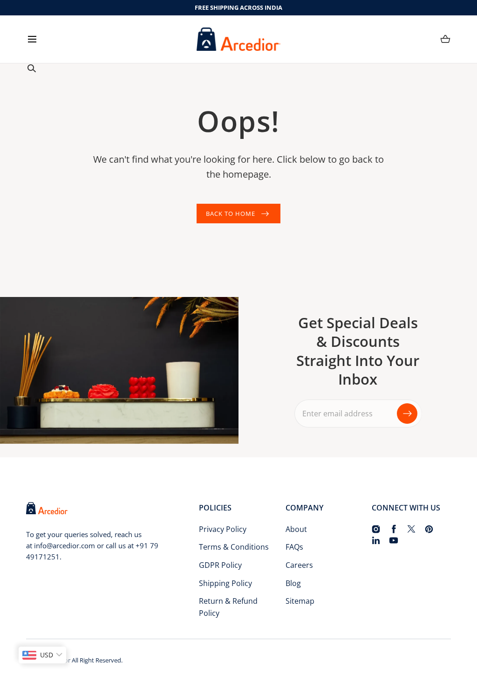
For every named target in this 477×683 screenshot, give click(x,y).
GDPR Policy (220, 565)
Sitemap (300, 601)
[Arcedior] (238, 39)
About (296, 529)
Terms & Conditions (234, 547)
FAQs (294, 547)
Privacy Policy (222, 529)
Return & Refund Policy (228, 607)
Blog (293, 583)
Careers (299, 565)
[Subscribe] (407, 413)
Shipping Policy (225, 583)
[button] (32, 39)
